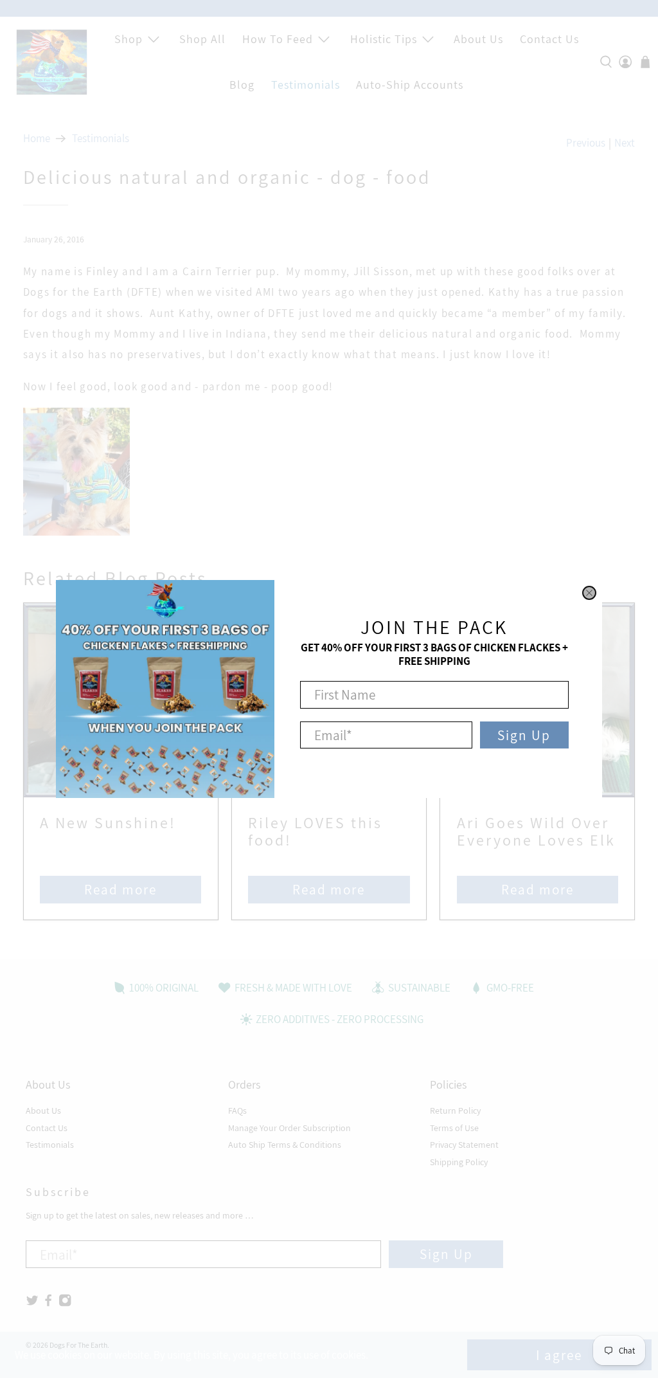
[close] (589, 592)
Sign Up (524, 735)
